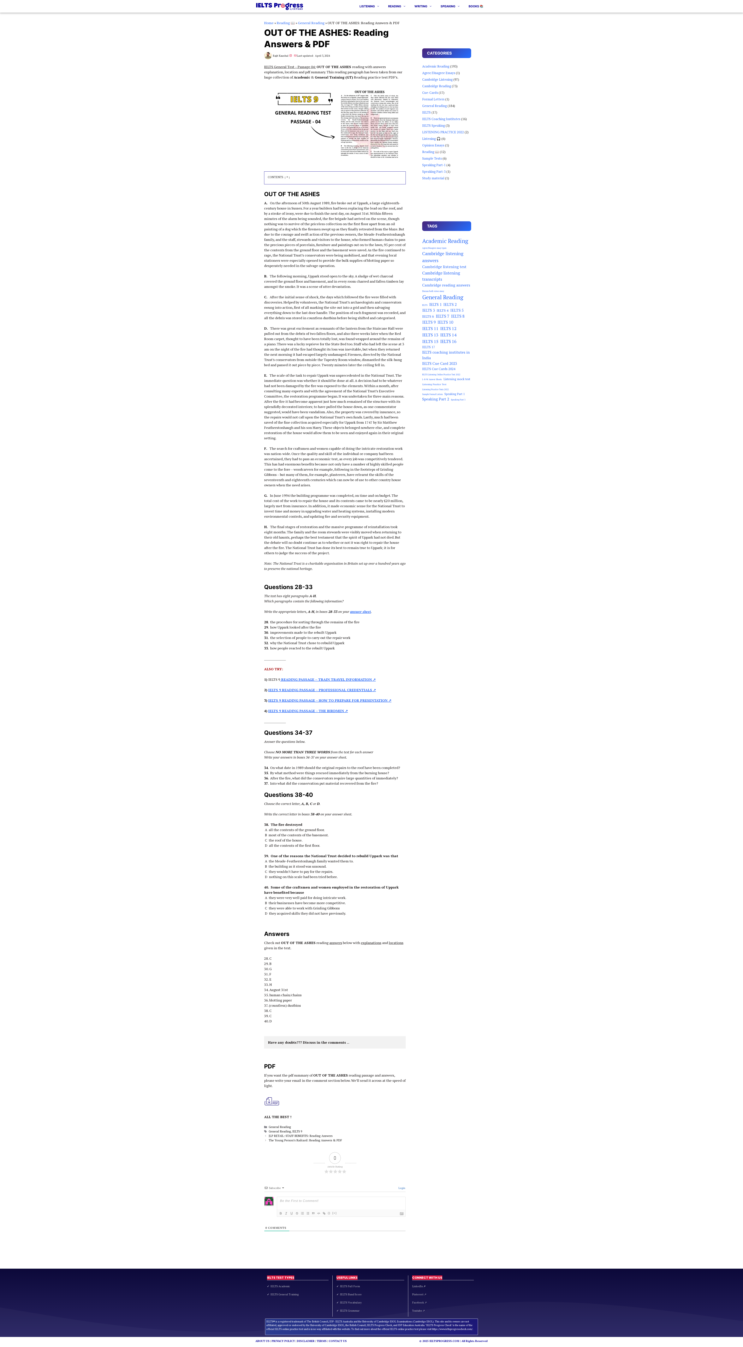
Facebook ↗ (419, 1302)
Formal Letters (433, 99)
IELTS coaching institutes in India (446, 355)
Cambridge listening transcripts (441, 276)
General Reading (311, 23)
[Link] (324, 1213)
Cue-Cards (430, 92)
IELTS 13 (430, 335)
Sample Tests (432, 158)
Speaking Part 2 (435, 399)
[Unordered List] (308, 1213)
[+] (334, 1213)
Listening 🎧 (431, 138)
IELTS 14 (448, 335)
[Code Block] (318, 1213)
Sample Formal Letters (432, 394)
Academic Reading (435, 66)
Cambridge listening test (444, 266)
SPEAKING (448, 6)
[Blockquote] (313, 1213)
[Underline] (291, 1213)
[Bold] (280, 1213)
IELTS (426, 112)
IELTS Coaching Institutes (441, 119)
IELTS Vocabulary (351, 1302)
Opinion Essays (433, 145)
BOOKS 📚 (476, 6)
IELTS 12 (448, 328)
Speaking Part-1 (434, 165)
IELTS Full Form (350, 1286)
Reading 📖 (286, 23)
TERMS (322, 1341)
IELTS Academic (280, 1286)
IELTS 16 (448, 341)
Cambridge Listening (437, 79)
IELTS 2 (450, 304)
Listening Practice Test (434, 384)
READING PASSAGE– (328, 679)
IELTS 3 (428, 310)
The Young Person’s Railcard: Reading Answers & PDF (305, 1140)
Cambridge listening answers (442, 256)
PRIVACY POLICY (283, 1341)
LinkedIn (419, 1286)
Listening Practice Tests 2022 (435, 389)
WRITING (420, 6)
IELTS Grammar (350, 1310)
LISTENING (367, 6)
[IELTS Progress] (279, 6)
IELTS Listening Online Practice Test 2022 (441, 374)
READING (394, 6)
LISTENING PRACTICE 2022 (443, 132)
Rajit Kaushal (280, 55)
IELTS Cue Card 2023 (439, 363)
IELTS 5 (457, 310)
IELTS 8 (458, 316)
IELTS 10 (445, 322)
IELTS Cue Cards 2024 (438, 369)
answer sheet (360, 611)
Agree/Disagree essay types (434, 248)
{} (329, 1213)
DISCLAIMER (306, 1341)
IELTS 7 (442, 316)
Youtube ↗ (418, 1310)
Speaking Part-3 (434, 171)
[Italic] (286, 1213)
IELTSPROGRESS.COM (444, 1341)
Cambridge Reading (436, 86)
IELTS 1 (435, 304)
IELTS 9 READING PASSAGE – (322, 690)
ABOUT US (262, 1341)
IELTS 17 (428, 347)
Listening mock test (456, 379)
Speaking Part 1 (454, 394)
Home (269, 23)
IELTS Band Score (351, 1294)
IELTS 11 (430, 328)
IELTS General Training (284, 1294)
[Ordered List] (302, 1213)
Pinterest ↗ (419, 1294)
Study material (433, 178)
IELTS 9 (297, 1131)
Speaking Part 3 (458, 399)
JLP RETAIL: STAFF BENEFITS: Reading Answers (301, 1136)
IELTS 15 (430, 341)
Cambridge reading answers (446, 285)
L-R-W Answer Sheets (432, 379)
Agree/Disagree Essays (438, 73)
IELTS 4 (443, 310)
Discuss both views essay (433, 291)
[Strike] (297, 1213)
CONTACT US (338, 1341)
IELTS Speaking (433, 125)
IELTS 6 (428, 316)
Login (401, 1188)
